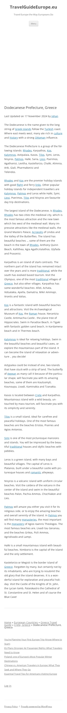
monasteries (29, 519)
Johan (54, 116)
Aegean (11, 373)
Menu (33, 23)
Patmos (19, 159)
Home (7, 622)
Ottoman (40, 137)
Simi (6, 438)
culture (58, 133)
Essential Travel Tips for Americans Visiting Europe (30, 673)
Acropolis (37, 232)
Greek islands (23, 129)
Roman (33, 313)
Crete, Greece (22, 625)
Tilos (41, 154)
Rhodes (27, 150)
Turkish (48, 129)
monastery (18, 524)
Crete (38, 395)
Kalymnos (10, 154)
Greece (8, 283)
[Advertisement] (33, 61)
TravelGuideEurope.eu (33, 7)
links (38, 185)
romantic (36, 472)
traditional (43, 270)
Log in (7, 685)
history (14, 137)
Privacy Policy (11, 706)
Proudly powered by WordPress (36, 706)
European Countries (26, 622)
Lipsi (42, 159)
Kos (49, 150)
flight (20, 185)
